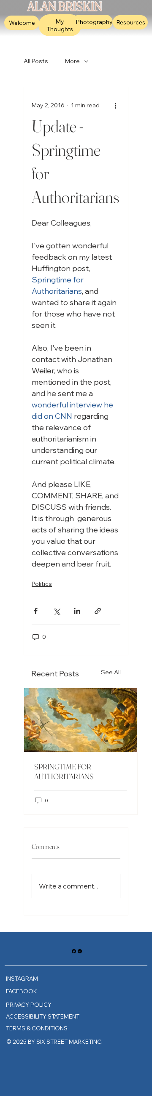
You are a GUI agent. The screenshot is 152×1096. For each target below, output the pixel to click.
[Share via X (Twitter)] (56, 611)
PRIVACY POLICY (29, 1004)
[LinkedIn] (80, 951)
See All (111, 672)
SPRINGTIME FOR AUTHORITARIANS (64, 771)
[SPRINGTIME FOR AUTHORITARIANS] (80, 720)
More (72, 61)
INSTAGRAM (22, 978)
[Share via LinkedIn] (77, 611)
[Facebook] (74, 951)
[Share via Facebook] (36, 611)
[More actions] (115, 106)
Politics (42, 584)
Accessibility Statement (42, 1016)
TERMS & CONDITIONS (37, 1028)
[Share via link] (98, 611)
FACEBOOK (21, 991)
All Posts (36, 61)
